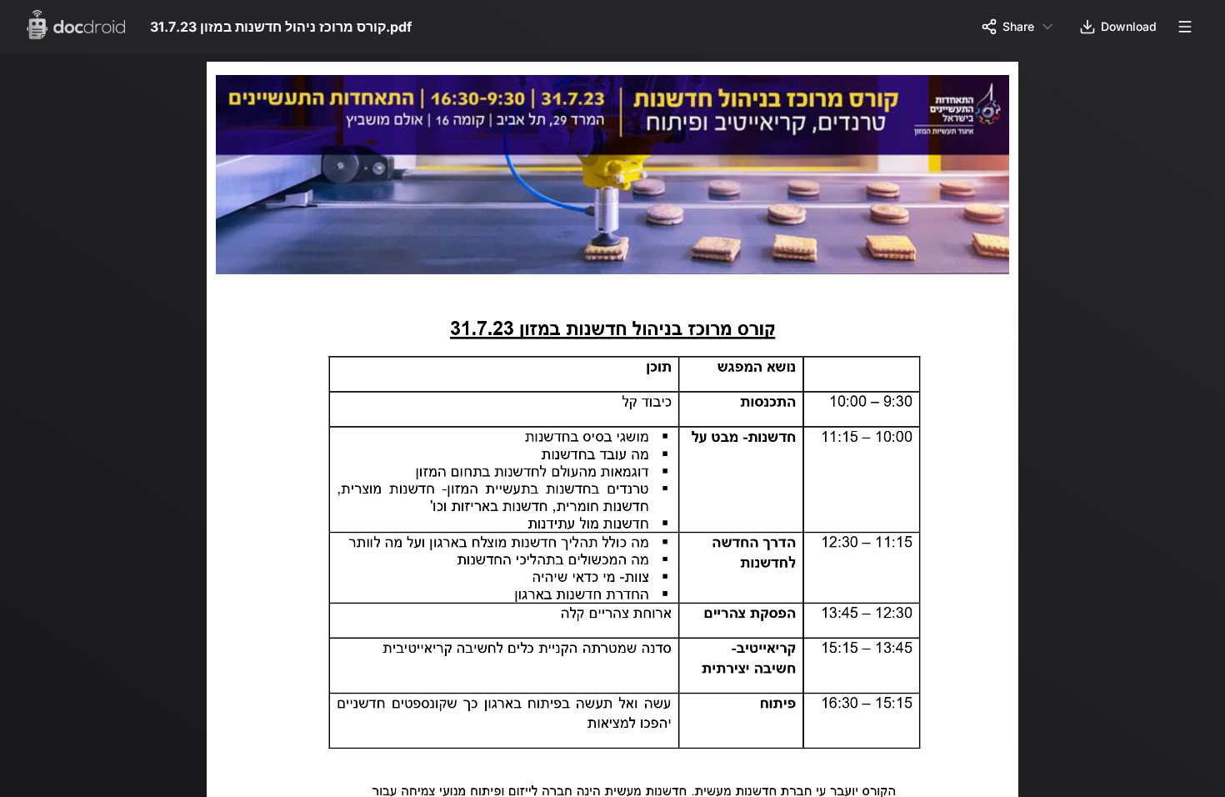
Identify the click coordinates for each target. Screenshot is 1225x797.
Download (1129, 26)
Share (1018, 26)
